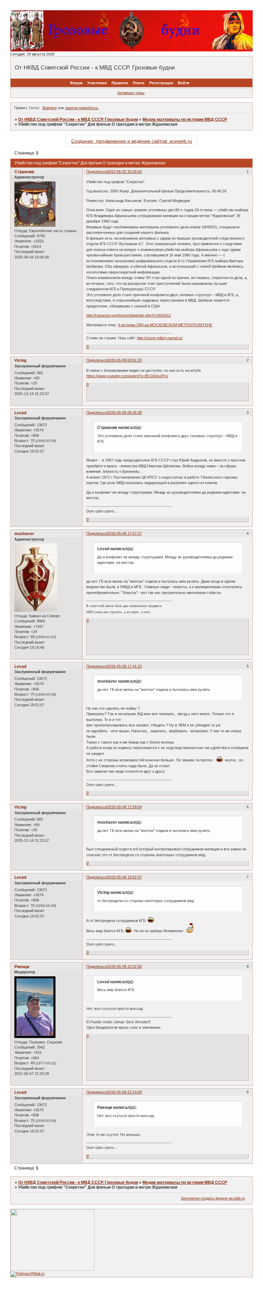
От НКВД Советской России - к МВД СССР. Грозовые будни (78, 119)
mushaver (24, 533)
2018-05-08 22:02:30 (124, 966)
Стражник (24, 171)
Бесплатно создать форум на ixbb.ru (213, 1198)
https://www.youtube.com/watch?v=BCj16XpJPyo (127, 376)
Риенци (21, 966)
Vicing (20, 360)
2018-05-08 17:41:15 (124, 666)
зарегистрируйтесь (81, 108)
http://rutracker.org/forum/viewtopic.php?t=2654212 (128, 315)
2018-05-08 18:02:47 (124, 877)
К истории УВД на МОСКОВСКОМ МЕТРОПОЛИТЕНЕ (165, 325)
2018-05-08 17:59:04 (124, 807)
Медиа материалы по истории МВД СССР (184, 119)
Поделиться (96, 171)
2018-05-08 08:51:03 (124, 360)
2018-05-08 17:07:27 (124, 533)
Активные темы (131, 93)
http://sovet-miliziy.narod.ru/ (160, 338)
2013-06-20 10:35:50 (124, 171)
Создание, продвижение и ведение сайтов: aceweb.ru (131, 141)
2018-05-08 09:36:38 (124, 412)
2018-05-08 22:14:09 (124, 1092)
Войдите (49, 108)
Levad (20, 412)
